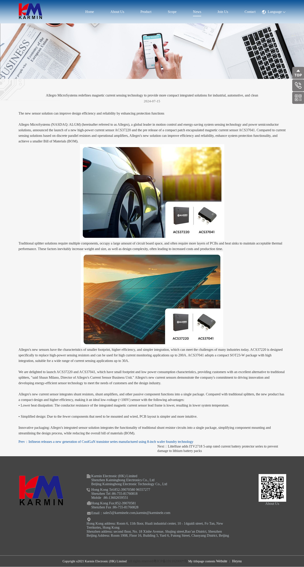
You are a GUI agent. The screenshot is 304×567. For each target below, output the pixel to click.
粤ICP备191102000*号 (170, 561)
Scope (172, 12)
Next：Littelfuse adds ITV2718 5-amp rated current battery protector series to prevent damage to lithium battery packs (217, 448)
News (197, 12)
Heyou (237, 561)
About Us (117, 12)
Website (222, 561)
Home (89, 12)
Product (145, 12)
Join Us (222, 12)
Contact (250, 12)
